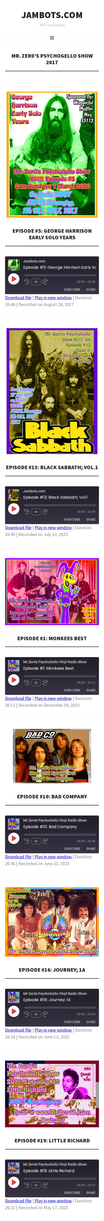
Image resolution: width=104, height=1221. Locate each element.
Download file (18, 297)
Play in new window (53, 297)
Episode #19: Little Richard (52, 1140)
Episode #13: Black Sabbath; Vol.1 (52, 467)
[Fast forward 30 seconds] (45, 282)
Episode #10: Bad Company (52, 796)
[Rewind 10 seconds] (27, 282)
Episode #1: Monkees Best (52, 638)
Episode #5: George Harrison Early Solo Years (52, 234)
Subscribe (72, 289)
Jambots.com (52, 15)
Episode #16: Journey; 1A (52, 969)
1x (36, 282)
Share (90, 289)
